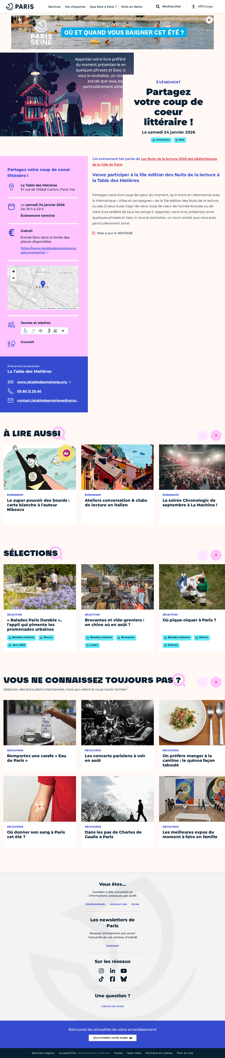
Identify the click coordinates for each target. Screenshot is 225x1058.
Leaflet (44, 308)
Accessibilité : (84, 1053)
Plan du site (185, 1053)
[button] (43, 284)
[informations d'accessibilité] (44, 330)
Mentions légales (43, 1053)
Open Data (134, 1053)
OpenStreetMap (62, 308)
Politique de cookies (159, 1053)
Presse (118, 1053)
